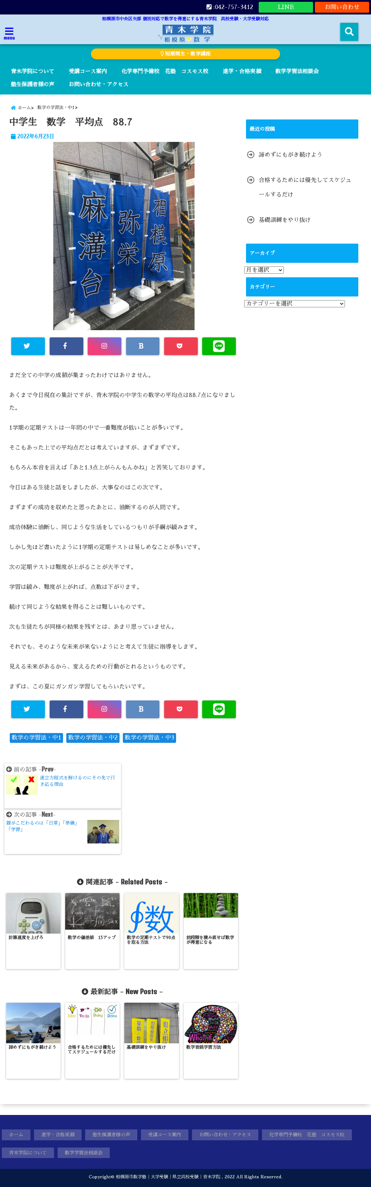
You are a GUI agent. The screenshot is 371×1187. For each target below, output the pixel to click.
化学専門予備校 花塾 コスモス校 (164, 71)
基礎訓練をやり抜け (285, 220)
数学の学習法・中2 (93, 738)
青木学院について (32, 71)
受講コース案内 (88, 71)
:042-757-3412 (232, 7)
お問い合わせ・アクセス (99, 84)
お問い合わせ (342, 7)
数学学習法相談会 (297, 71)
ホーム (16, 1134)
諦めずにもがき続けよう (290, 155)
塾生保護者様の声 (32, 84)
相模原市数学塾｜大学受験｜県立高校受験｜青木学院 (168, 1177)
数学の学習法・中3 (149, 738)
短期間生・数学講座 (187, 53)
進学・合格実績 (242, 71)
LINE (286, 7)
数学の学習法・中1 (36, 738)
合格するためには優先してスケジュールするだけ (305, 187)
